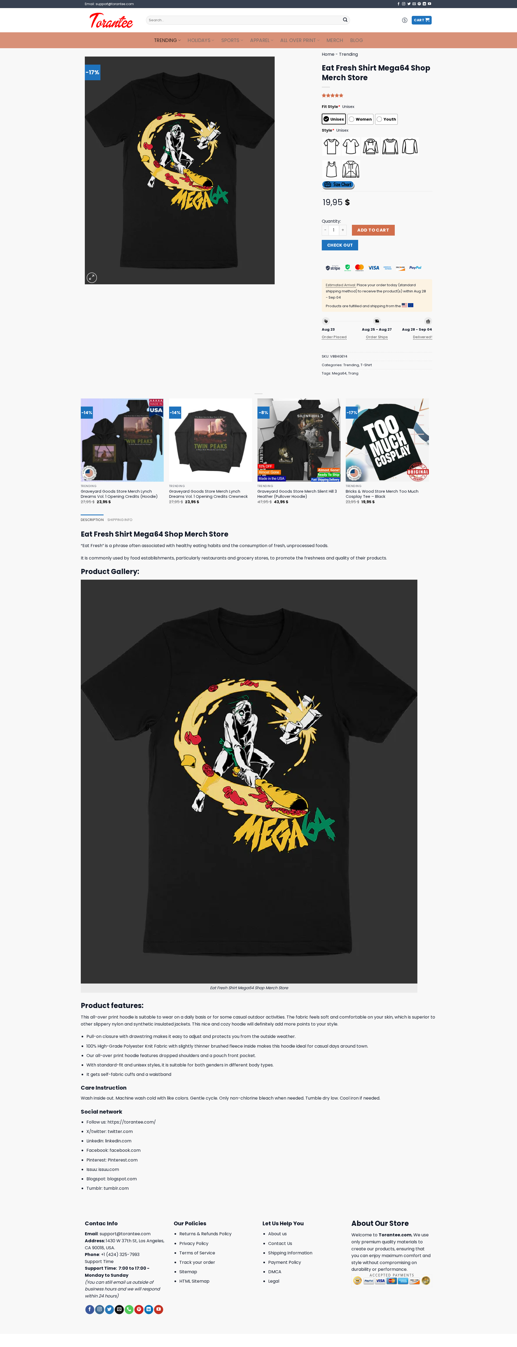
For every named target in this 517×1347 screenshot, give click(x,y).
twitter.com (120, 1131)
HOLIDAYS (199, 40)
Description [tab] (92, 519)
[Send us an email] (414, 4)
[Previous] (81, 456)
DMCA (274, 1272)
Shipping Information (290, 1253)
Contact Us (280, 1243)
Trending (165, 40)
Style (328, 130)
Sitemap (188, 1272)
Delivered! (422, 337)
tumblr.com (116, 1188)
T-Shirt (366, 365)
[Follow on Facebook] (398, 4)
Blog (356, 40)
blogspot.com (122, 1179)
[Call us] (129, 1309)
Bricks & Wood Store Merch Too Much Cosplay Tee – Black (382, 494)
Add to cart (373, 230)
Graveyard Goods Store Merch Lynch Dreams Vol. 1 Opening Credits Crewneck (208, 494)
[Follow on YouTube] (429, 4)
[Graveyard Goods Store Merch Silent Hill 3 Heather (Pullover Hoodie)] (299, 440)
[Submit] (345, 20)
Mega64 (339, 373)
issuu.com (109, 1169)
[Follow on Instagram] (403, 4)
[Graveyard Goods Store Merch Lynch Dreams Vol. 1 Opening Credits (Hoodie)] (122, 440)
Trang (353, 373)
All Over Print (298, 40)
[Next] (429, 456)
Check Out (340, 245)
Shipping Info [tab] (119, 519)
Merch (335, 40)
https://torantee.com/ (131, 1122)
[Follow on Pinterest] (419, 4)
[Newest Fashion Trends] (111, 20)
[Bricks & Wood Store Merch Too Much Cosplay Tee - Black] (387, 440)
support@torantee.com (125, 1234)
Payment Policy (284, 1262)
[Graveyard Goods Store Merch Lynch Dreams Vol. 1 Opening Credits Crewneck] (210, 440)
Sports (230, 40)
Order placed (334, 337)
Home (328, 54)
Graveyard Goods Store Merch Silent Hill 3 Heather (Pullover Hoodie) (297, 494)
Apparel (260, 40)
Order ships (377, 337)
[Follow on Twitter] (409, 4)
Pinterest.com (123, 1160)
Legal (273, 1281)
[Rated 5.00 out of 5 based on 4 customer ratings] (377, 95)
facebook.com (125, 1150)
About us (277, 1234)
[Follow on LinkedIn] (424, 4)
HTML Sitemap (194, 1281)
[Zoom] (92, 277)
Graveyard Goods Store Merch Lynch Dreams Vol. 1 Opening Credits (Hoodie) (119, 494)
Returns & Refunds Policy (205, 1234)
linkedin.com (118, 1141)
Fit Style (331, 106)
